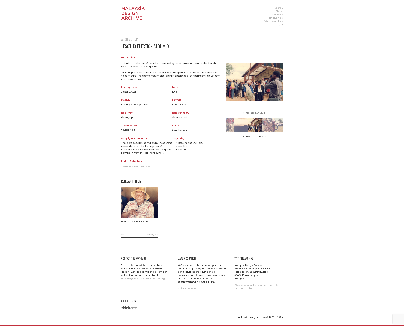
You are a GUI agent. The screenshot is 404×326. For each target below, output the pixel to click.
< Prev (246, 136)
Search (279, 7)
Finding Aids (276, 17)
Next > (262, 136)
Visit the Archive (273, 21)
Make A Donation (187, 288)
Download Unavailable (255, 113)
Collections (276, 14)
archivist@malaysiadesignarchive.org (143, 278)
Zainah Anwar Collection (137, 166)
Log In (279, 24)
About (279, 11)
